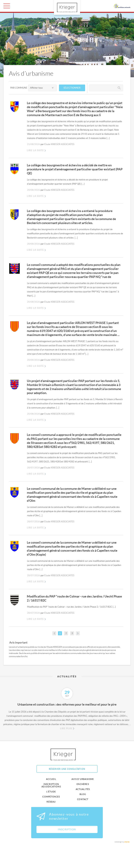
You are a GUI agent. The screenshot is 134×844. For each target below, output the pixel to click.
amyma (126, 842)
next (78, 633)
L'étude (51, 791)
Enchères (83, 784)
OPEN (6, 5)
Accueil (51, 779)
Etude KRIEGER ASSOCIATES (59, 144)
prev (54, 633)
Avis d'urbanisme (83, 779)
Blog (83, 794)
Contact (82, 799)
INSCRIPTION (67, 829)
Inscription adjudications (51, 785)
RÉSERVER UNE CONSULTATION (67, 769)
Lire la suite (35, 150)
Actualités (83, 789)
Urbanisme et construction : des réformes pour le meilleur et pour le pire (67, 704)
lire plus (66, 728)
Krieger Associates (67, 754)
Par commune (18, 87)
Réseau (51, 802)
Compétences (51, 797)
